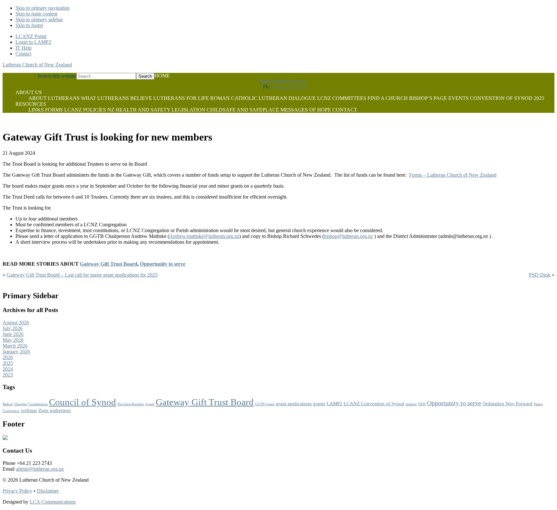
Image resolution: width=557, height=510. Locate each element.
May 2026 (13, 340)
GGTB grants (265, 404)
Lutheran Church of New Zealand (37, 64)
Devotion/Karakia (130, 404)
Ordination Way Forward (508, 403)
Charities (20, 404)
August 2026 (16, 322)
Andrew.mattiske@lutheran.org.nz (204, 236)
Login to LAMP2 (33, 42)
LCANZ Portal (30, 36)
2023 (8, 375)
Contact (23, 53)
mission (411, 404)
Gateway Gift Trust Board (108, 264)
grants (319, 403)
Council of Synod (82, 402)
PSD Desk (540, 275)
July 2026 (13, 328)
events (149, 404)
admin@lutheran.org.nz (282, 80)
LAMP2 (334, 403)
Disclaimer (48, 491)
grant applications (294, 403)
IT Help (23, 48)
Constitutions (38, 404)
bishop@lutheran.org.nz (348, 236)
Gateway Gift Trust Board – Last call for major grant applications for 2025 (82, 275)
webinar (29, 410)
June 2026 (13, 334)
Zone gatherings (54, 410)
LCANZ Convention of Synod (374, 403)
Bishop (8, 404)
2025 (8, 363)
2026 (8, 357)
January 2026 (16, 351)
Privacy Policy (17, 491)
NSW (422, 404)
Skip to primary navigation (42, 8)
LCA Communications (53, 502)
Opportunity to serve (162, 264)
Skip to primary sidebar (39, 19)
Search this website (56, 76)
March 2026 (15, 345)
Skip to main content (36, 13)
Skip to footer (29, 25)
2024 (8, 369)
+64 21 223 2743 (288, 86)
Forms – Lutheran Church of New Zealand (452, 175)
